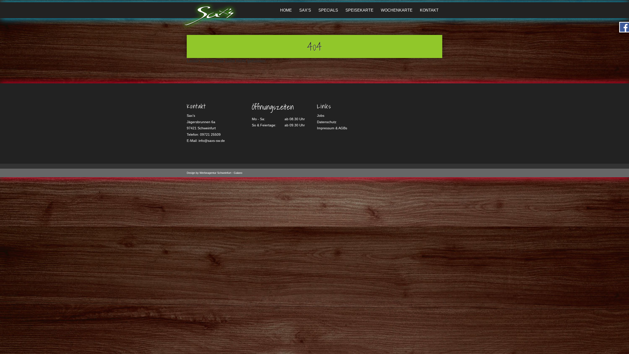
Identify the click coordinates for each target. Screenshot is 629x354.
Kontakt (429, 10)
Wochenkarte (397, 10)
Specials (328, 10)
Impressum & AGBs (332, 128)
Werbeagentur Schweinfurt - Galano (221, 172)
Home (286, 10)
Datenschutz (326, 122)
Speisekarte (359, 10)
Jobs (320, 116)
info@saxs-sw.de (212, 141)
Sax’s (305, 10)
